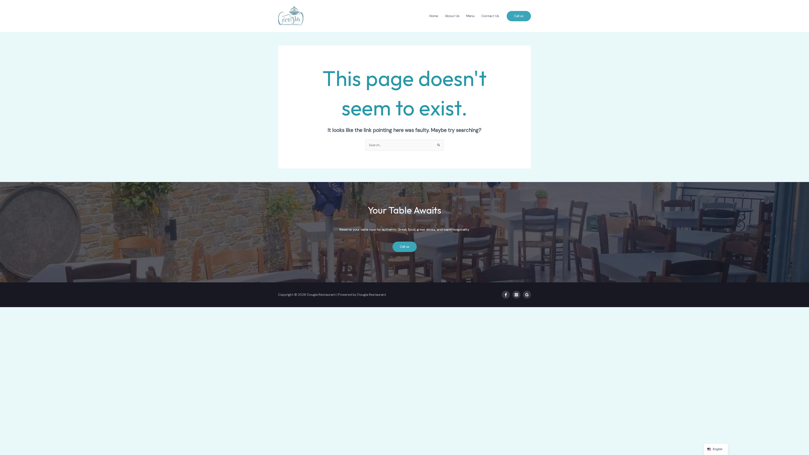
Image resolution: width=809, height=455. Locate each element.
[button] (519, 16)
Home (433, 16)
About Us (452, 16)
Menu (470, 16)
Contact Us (490, 16)
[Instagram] (516, 295)
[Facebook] (506, 295)
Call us (404, 247)
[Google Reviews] (527, 295)
